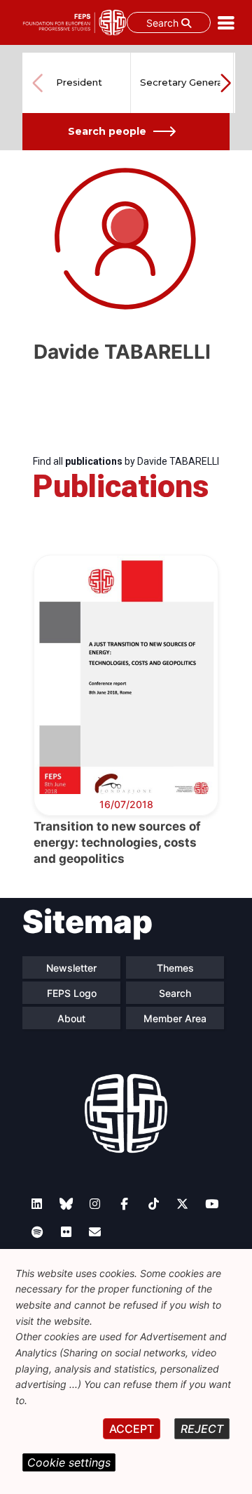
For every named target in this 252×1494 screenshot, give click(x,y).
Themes (175, 968)
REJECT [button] (202, 1429)
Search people (107, 131)
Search (163, 23)
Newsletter (71, 968)
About (71, 1018)
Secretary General (182, 82)
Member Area (175, 1018)
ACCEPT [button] (131, 1429)
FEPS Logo (72, 993)
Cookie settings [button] (69, 1462)
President (79, 82)
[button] (225, 83)
